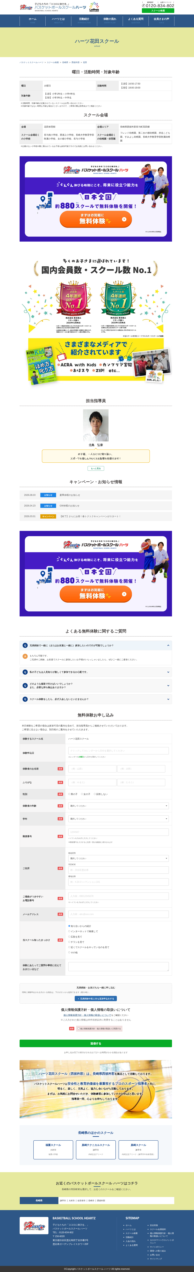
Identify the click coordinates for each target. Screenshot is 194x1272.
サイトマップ (156, 1259)
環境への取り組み (158, 1251)
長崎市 (91, 1200)
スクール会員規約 (158, 1229)
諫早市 (63, 1200)
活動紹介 (84, 20)
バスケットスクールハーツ (31, 62)
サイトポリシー (157, 1247)
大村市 (72, 1200)
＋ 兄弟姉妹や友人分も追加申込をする (95, 998)
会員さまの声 (161, 20)
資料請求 (150, 2)
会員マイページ (165, 2)
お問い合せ (155, 1255)
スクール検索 (158, 10)
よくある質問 (135, 20)
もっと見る (96, 468)
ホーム (32, 20)
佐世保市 (81, 1200)
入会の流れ (131, 1241)
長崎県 (65, 62)
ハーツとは (58, 20)
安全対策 (154, 1225)
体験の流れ (110, 20)
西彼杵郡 (76, 62)
